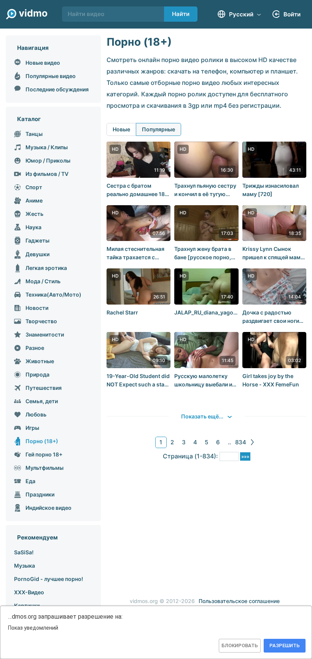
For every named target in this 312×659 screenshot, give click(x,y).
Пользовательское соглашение (239, 601)
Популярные (158, 129)
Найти (180, 14)
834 (240, 442)
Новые (121, 129)
